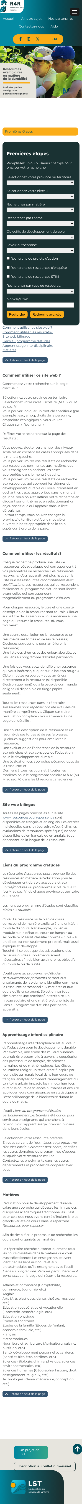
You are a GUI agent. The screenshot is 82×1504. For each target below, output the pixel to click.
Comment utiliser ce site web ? (27, 327)
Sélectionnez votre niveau (27, 191)
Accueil (9, 19)
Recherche (17, 314)
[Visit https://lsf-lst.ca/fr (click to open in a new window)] (29, 1487)
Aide (54, 26)
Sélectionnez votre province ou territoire (39, 177)
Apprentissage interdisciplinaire (28, 346)
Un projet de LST (29, 1452)
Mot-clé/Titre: (17, 299)
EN (54, 39)
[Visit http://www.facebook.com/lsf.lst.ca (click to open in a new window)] (20, 39)
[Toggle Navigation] (74, 12)
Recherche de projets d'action (34, 258)
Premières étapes (19, 131)
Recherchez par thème (25, 218)
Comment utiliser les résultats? (28, 332)
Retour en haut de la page (27, 360)
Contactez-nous (31, 26)
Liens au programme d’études (26, 341)
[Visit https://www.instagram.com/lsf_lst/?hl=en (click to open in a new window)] (29, 39)
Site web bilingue (16, 336)
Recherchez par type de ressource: (34, 285)
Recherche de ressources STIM (34, 277)
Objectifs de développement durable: (36, 231)
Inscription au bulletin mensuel (45, 1466)
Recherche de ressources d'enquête (38, 268)
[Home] (12, 6)
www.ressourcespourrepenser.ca (28, 817)
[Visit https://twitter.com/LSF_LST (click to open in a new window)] (37, 39)
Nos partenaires (60, 19)
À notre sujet (31, 19)
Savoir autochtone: (22, 245)
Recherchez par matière (26, 204)
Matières (9, 350)
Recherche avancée (47, 314)
